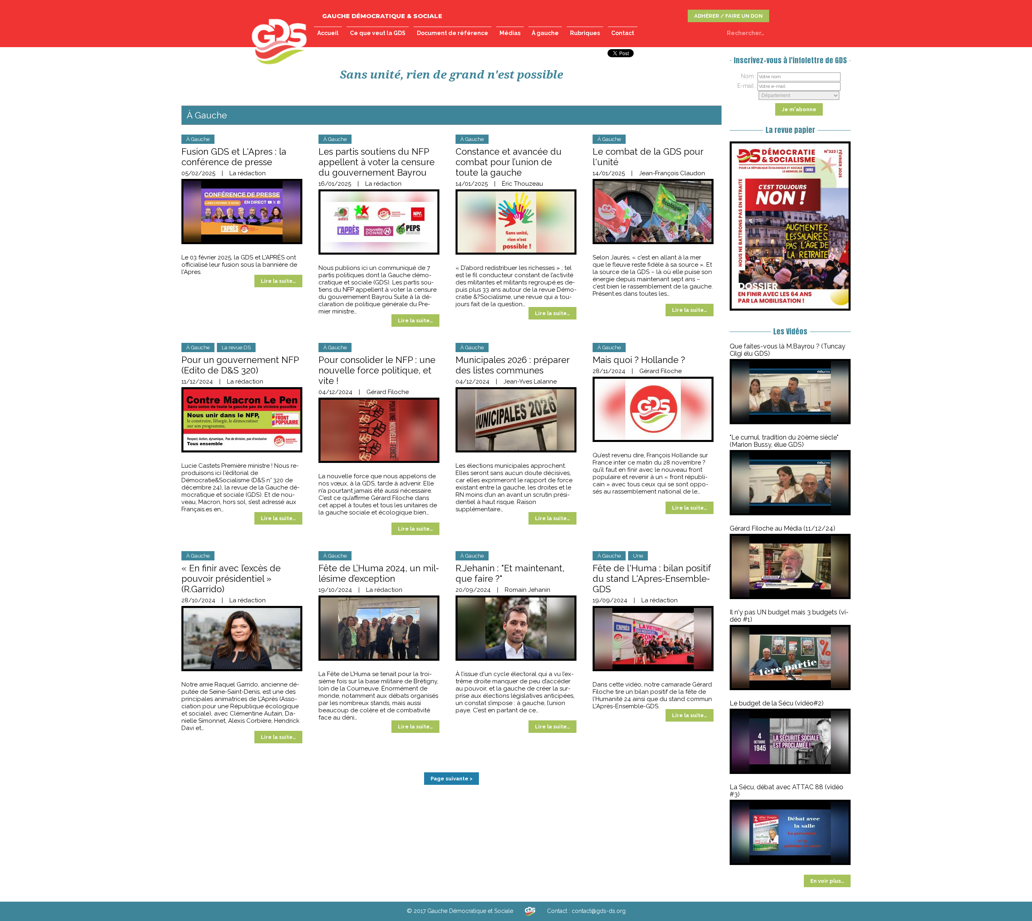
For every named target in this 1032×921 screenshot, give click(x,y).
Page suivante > (451, 779)
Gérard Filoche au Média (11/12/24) (782, 528)
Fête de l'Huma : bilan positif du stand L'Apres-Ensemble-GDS (652, 578)
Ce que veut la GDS (378, 33)
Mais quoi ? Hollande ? (639, 360)
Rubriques (585, 33)
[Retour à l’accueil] (530, 911)
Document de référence (452, 33)
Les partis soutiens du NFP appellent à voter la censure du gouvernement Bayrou (376, 162)
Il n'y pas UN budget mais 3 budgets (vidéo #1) (789, 615)
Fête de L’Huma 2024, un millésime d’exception (378, 573)
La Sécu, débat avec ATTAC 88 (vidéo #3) (786, 790)
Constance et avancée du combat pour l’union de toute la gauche (509, 162)
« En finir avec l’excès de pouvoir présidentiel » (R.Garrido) (231, 578)
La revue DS (236, 347)
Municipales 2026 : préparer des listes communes (512, 365)
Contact (622, 33)
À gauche (545, 33)
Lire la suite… (278, 281)
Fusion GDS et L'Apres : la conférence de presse (233, 156)
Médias (509, 33)
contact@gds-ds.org (599, 911)
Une (638, 556)
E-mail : (747, 86)
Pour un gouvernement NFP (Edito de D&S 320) (240, 365)
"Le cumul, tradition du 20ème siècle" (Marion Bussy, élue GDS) (784, 441)
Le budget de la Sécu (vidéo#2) (777, 703)
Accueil (328, 33)
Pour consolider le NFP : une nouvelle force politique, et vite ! (376, 370)
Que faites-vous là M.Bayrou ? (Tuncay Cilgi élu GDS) (787, 349)
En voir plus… (827, 881)
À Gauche (198, 139)
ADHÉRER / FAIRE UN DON (728, 16)
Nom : (749, 76)
